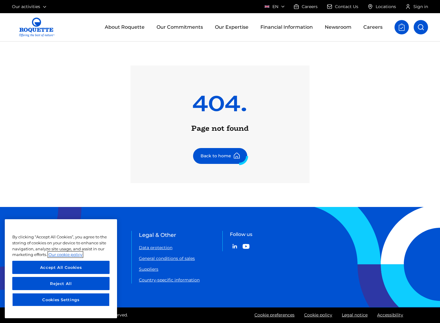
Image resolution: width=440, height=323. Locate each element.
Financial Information (286, 27)
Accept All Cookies (61, 267)
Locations (386, 6)
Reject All (61, 283)
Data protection (155, 247)
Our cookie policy (65, 254)
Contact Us (346, 6)
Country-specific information (169, 280)
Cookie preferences (274, 315)
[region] (61, 268)
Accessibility (390, 315)
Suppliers (148, 269)
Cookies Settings (61, 299)
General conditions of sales (167, 258)
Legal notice (355, 315)
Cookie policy (318, 315)
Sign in (420, 6)
